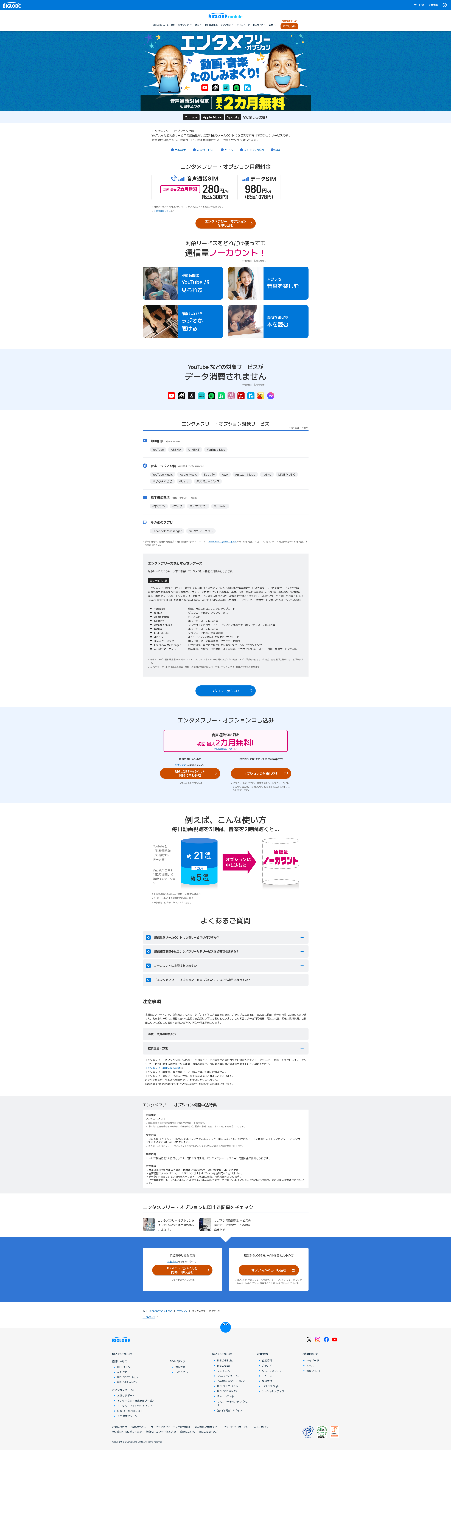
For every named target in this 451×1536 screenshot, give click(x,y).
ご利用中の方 (309, 1354)
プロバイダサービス (228, 1376)
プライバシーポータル (235, 1427)
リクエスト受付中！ (233, 691)
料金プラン (180, 764)
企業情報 (433, 5)
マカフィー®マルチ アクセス (232, 1403)
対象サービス (205, 150)
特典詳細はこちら (162, 210)
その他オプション (127, 1416)
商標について (187, 1431)
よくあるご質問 (254, 150)
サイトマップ (151, 1317)
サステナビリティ (272, 1370)
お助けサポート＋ (127, 1395)
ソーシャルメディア (273, 1391)
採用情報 (267, 1381)
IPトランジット (225, 1396)
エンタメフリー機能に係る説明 (164, 1068)
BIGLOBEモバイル (127, 1377)
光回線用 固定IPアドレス (231, 1381)
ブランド (267, 1365)
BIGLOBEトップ (208, 1431)
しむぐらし (181, 1372)
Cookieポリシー (262, 1427)
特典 (277, 150)
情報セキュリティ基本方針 (161, 1431)
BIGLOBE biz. (225, 1360)
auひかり (122, 1372)
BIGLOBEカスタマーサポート (224, 541)
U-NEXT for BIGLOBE (130, 1411)
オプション (182, 1310)
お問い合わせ (119, 1427)
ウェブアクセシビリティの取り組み (170, 1427)
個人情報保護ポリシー (206, 1427)
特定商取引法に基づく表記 (127, 1431)
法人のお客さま (222, 1354)
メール (310, 1365)
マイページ (313, 1360)
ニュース (267, 1376)
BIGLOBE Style (270, 1386)
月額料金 (180, 150)
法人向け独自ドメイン (229, 1410)
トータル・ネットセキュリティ (134, 1405)
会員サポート (314, 1370)
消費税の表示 (138, 1427)
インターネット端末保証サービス (136, 1400)
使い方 (229, 150)
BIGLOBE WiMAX (127, 1382)
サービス (419, 5)
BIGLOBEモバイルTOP (161, 1310)
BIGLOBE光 (123, 1367)
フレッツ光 (223, 1370)
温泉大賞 (180, 1367)
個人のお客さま (122, 1354)
